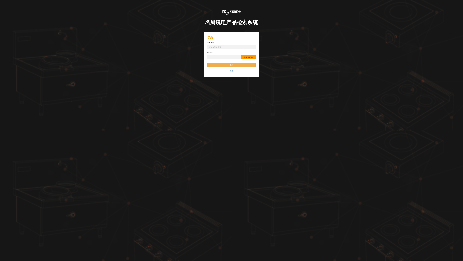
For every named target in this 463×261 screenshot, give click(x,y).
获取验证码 (248, 57)
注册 (231, 71)
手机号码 (210, 43)
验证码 (209, 52)
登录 (231, 65)
